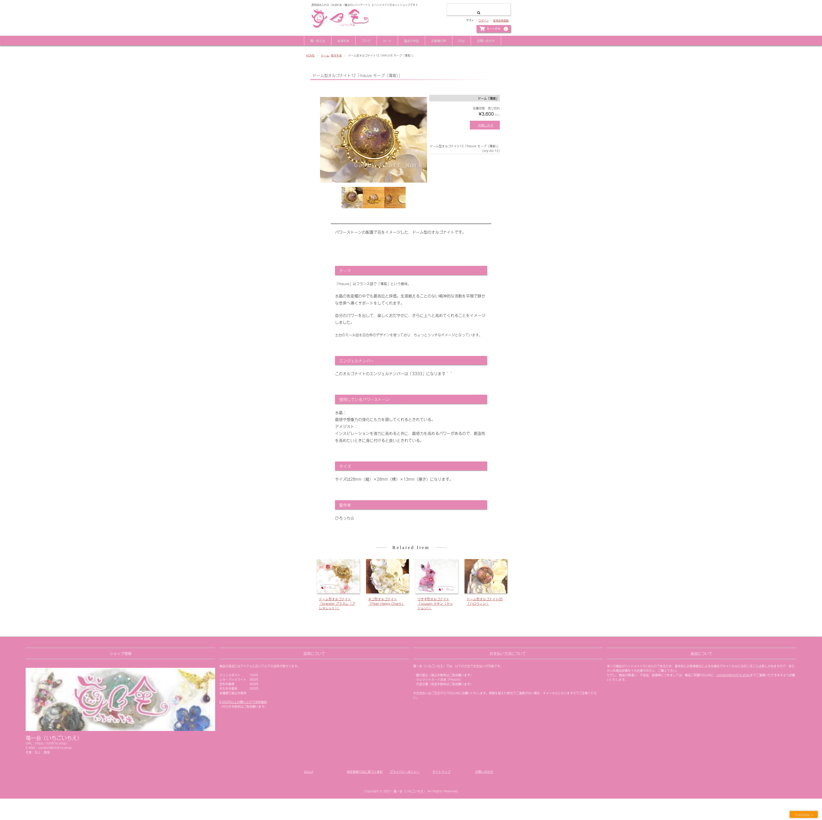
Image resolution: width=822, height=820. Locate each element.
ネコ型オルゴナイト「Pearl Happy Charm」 (386, 601)
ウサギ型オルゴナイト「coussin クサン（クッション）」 (435, 603)
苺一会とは (317, 41)
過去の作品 (411, 41)
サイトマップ (441, 771)
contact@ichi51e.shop (733, 675)
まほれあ (343, 41)
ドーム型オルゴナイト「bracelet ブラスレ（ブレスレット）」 (337, 603)
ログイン (483, 20)
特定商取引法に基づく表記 (365, 771)
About (308, 771)
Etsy (461, 41)
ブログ (366, 41)
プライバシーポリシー (405, 771)
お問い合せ (486, 125)
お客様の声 (438, 41)
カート (387, 41)
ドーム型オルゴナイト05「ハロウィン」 (485, 601)
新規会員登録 (501, 20)
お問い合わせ (486, 41)
